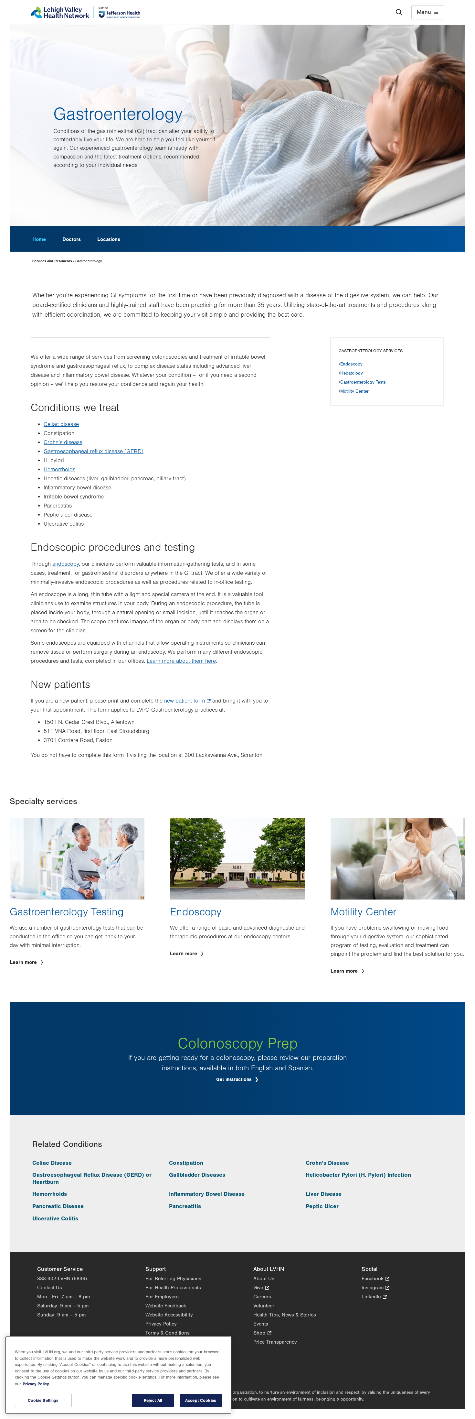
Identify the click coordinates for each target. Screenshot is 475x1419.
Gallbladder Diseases (197, 1175)
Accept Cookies (200, 1400)
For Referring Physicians (173, 1279)
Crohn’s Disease (327, 1163)
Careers (262, 1297)
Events (260, 1324)
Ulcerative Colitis (55, 1218)
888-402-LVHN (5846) (62, 1279)
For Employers (162, 1297)
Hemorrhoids (59, 469)
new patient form (187, 701)
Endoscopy (351, 364)
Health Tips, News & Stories (284, 1315)
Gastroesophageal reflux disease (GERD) (93, 451)
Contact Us (49, 1288)
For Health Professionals (173, 1288)
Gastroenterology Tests (363, 382)
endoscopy (65, 564)
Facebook (375, 1279)
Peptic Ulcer (322, 1206)
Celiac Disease (52, 1163)
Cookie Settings (43, 1400)
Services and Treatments (52, 261)
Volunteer (263, 1306)
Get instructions (234, 1079)
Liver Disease (324, 1194)
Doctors (71, 239)
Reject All (153, 1400)
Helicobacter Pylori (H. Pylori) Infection (358, 1175)
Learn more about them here (181, 661)
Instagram (375, 1288)
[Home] (85, 12)
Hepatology (351, 373)
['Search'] (399, 12)
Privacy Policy (161, 1324)
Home (39, 239)
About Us (263, 1279)
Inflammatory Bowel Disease (207, 1194)
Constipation (186, 1163)
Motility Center (354, 391)
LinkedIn (374, 1297)
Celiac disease (61, 424)
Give (261, 1288)
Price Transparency (275, 1342)
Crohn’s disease (63, 442)
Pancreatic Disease (58, 1206)
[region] (118, 1375)
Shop (262, 1333)
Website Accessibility (169, 1315)
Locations (108, 239)
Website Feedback (165, 1306)
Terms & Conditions (167, 1333)
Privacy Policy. (36, 1383)
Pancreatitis (185, 1206)
